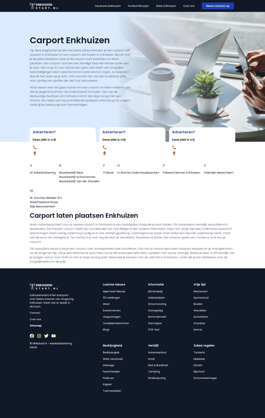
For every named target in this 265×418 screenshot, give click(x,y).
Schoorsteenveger (205, 378)
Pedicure (108, 378)
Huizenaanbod (157, 352)
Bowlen (198, 304)
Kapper (107, 384)
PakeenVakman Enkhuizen (181, 173)
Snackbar (199, 323)
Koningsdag (155, 310)
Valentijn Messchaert (219, 173)
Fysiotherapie (111, 371)
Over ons (189, 6)
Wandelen (200, 310)
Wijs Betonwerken (42, 206)
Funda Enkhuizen (138, 6)
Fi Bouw (108, 173)
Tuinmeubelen (112, 391)
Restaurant (200, 291)
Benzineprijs (155, 291)
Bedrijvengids (111, 352)
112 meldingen (111, 297)
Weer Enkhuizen (166, 6)
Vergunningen (112, 317)
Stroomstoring (157, 304)
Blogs (106, 329)
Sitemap (35, 325)
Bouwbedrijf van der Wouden (79, 181)
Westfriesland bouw (44, 202)
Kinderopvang (156, 378)
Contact (35, 313)
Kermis (198, 329)
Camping (154, 371)
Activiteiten (201, 317)
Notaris (198, 365)
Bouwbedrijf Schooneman (77, 177)
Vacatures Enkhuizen (108, 6)
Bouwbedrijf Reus (71, 173)
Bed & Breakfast (158, 365)
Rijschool (199, 371)
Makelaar (199, 359)
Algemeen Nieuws (114, 291)
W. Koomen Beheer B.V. (46, 198)
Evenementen (112, 310)
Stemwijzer (155, 323)
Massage (108, 365)
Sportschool (201, 297)
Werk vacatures (113, 359)
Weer (106, 304)
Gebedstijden (156, 297)
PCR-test (154, 329)
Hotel (151, 359)
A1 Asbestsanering (43, 173)
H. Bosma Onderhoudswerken (138, 173)
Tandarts (199, 352)
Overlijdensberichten (116, 323)
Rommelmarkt (157, 317)
